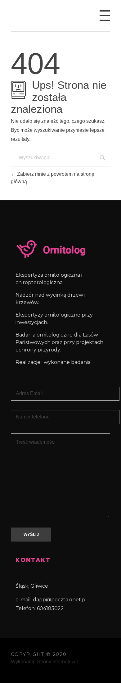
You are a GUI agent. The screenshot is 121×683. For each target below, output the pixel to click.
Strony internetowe (57, 661)
